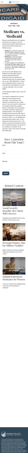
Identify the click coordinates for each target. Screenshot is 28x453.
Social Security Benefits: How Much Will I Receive (13, 210)
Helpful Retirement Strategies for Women (14, 278)
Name (4, 145)
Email (3, 153)
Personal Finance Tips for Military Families (14, 244)
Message (4, 161)
